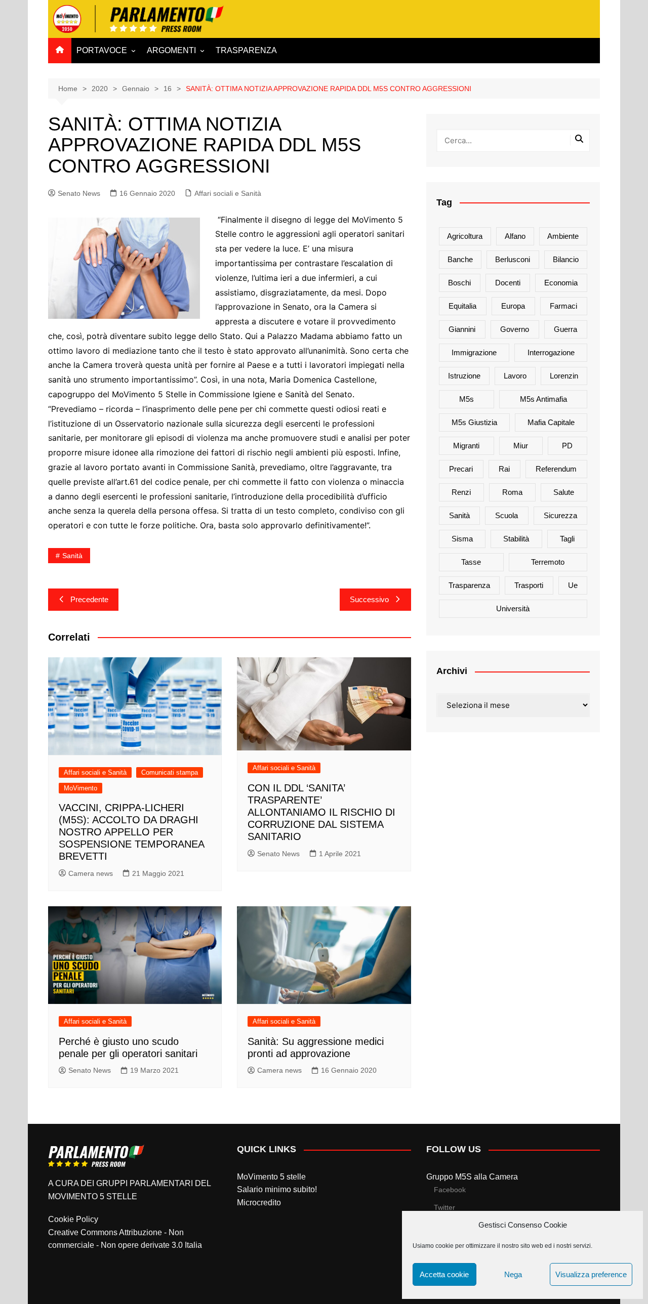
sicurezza (560, 515)
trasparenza (469, 585)
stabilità (516, 538)
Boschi (459, 282)
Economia (561, 282)
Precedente (89, 599)
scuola (506, 515)
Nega (513, 1274)
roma (512, 492)
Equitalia (462, 306)
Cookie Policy (73, 1219)
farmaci (563, 306)
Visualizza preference (591, 1274)
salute (563, 492)
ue (573, 585)
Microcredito (259, 1202)
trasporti (528, 585)
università (513, 608)
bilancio (566, 259)
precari (461, 469)
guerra (565, 329)
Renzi (461, 492)
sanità (72, 556)
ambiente (563, 236)
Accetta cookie (444, 1274)
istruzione (464, 375)
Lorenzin (564, 375)
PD (567, 445)
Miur (520, 445)
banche (460, 259)
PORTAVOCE (101, 50)
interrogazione (551, 352)
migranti (466, 445)
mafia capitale (551, 422)
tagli (567, 538)
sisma (462, 538)
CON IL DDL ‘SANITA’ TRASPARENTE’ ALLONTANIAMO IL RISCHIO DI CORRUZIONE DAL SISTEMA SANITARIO (321, 812)
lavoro (515, 375)
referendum (556, 469)
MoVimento (80, 788)
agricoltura (464, 236)
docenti (507, 282)
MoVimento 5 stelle (271, 1176)
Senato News (79, 193)
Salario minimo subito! (277, 1189)
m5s (466, 399)
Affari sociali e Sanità (227, 193)
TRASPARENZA (246, 50)
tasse (471, 562)
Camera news (90, 873)
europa (513, 306)
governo (514, 329)
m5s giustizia (474, 422)
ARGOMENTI (171, 50)
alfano (515, 236)
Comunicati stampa (169, 772)
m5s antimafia (543, 399)
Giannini (462, 329)
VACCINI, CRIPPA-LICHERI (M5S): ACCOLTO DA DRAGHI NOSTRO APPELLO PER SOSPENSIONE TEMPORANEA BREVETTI (131, 832)
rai (504, 469)
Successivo (369, 599)
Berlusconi (512, 259)
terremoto (547, 562)
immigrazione (474, 352)
